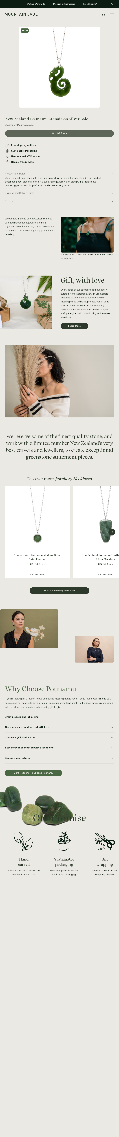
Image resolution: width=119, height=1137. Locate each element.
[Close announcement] (112, 4)
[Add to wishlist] (67, 489)
